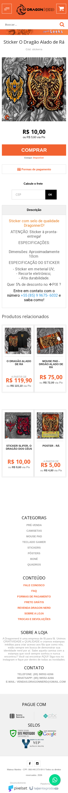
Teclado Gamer (34, 542)
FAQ (34, 590)
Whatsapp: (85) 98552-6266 (35, 677)
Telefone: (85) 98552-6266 (35, 674)
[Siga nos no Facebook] (30, 764)
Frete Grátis (34, 602)
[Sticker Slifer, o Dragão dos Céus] (18, 443)
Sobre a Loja (34, 613)
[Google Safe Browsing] (46, 733)
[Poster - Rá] (50, 443)
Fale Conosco (34, 585)
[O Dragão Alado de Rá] (18, 359)
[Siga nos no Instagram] (37, 764)
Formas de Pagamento (34, 596)
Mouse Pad (34, 536)
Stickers (34, 547)
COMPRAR (34, 150)
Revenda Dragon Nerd (34, 607)
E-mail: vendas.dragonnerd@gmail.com (35, 681)
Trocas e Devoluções (34, 619)
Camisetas (34, 530)
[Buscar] (62, 24)
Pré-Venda (34, 525)
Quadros (34, 564)
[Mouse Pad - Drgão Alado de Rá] (50, 359)
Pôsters (34, 553)
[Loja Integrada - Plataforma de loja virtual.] (43, 787)
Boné (34, 558)
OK (50, 194)
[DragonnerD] (35, 9)
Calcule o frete (33, 183)
